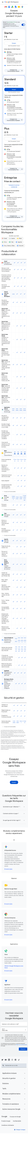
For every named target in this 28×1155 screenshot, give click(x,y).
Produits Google (5, 1121)
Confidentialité (17, 1121)
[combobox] (14, 1030)
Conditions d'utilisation (7, 1125)
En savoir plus (8, 869)
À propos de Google (15, 1116)
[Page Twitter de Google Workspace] (2, 1060)
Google (4, 1116)
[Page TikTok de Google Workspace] (19, 1060)
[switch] (23, 25)
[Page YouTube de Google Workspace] (6, 1060)
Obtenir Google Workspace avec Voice (13, 967)
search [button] (3, 1065)
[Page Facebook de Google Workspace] (15, 1060)
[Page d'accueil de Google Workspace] (11, 2)
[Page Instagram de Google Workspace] (12, 1060)
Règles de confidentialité (21, 1044)
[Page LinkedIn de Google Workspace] (9, 1060)
